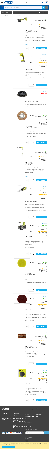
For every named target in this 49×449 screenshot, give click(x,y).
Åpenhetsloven (28, 422)
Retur (37, 416)
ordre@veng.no (16, 413)
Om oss (27, 412)
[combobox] (24, 7)
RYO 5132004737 (28, 346)
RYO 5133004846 (28, 68)
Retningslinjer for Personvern (29, 419)
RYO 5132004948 (28, 100)
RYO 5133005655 (28, 200)
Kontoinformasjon (40, 412)
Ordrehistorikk (39, 414)
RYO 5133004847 (28, 162)
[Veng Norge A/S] (8, 2)
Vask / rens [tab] (6, 12)
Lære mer (18, 444)
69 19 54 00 (4, 413)
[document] (25, 445)
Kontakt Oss (27, 414)
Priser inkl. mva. (44, 12)
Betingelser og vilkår (29, 416)
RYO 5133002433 (28, 236)
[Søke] (43, 7)
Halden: (32, 19)
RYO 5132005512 (28, 309)
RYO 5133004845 (28, 30)
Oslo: (31, 24)
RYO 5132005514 (28, 383)
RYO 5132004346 (28, 126)
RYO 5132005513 (28, 273)
